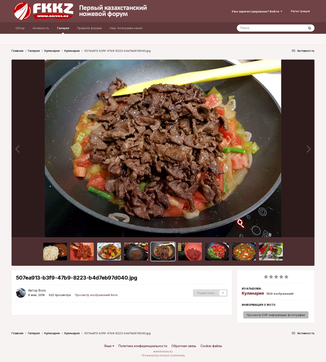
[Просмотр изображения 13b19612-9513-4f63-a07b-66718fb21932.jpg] (217, 251)
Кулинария (253, 293)
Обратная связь (183, 346)
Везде (295, 28)
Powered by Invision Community (164, 355)
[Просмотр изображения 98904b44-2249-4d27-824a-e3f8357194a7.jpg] (55, 251)
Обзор (20, 28)
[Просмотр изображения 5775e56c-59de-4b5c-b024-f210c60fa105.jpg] (82, 251)
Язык (108, 346)
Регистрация (300, 11)
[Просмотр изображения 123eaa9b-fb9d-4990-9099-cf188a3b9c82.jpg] (190, 251)
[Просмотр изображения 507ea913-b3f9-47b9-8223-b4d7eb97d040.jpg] (163, 251)
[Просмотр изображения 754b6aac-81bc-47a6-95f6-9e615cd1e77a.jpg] (136, 251)
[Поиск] (309, 28)
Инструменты (295, 229)
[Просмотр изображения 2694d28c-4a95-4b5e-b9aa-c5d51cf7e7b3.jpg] (109, 251)
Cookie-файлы (211, 346)
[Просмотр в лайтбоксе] (163, 148)
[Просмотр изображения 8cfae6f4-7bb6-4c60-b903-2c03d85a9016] (271, 251)
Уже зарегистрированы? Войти (256, 11)
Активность (41, 28)
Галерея (63, 28)
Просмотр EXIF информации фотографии (276, 315)
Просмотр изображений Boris (96, 295)
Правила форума (89, 28)
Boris (42, 290)
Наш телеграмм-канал (126, 28)
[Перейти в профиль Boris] (21, 293)
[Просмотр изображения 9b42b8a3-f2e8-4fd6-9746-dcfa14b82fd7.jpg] (244, 251)
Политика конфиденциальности (142, 346)
